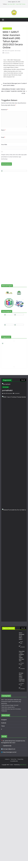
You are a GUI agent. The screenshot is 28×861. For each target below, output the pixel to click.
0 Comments (6, 52)
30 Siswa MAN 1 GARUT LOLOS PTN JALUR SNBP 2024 (21, 677)
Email (3, 137)
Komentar (4, 109)
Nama (3, 130)
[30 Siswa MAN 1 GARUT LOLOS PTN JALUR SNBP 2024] (10, 681)
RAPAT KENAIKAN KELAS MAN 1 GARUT (21, 636)
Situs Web (4, 144)
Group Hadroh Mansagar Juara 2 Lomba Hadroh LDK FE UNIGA (15, 84)
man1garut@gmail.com (9, 749)
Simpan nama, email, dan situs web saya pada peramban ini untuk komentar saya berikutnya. (14, 157)
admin (13, 50)
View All (23, 380)
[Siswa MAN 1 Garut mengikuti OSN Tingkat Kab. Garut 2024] (10, 660)
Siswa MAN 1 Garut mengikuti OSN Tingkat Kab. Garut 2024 (21, 656)
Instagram (4, 719)
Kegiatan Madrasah (7, 28)
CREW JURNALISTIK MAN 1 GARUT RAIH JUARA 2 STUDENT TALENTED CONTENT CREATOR (13, 91)
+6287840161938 (7, 745)
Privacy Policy (20, 759)
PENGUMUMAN (5, 387)
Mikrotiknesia (23, 764)
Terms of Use (13, 759)
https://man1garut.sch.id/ (9, 752)
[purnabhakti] (14, 384)
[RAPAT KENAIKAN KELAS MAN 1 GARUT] (10, 640)
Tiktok (3, 726)
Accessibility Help (14, 761)
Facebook (3, 723)
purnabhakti (7, 390)
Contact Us (7, 759)
